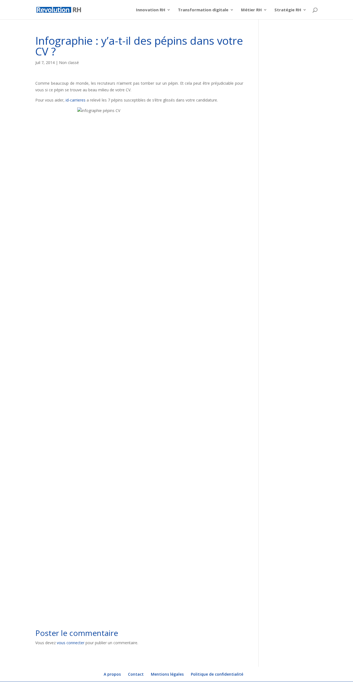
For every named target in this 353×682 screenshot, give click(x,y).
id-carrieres (75, 100)
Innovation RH (150, 10)
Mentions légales (167, 674)
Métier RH (251, 10)
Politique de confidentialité (217, 674)
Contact (136, 674)
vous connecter (70, 642)
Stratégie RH (287, 10)
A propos (112, 674)
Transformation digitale (203, 10)
